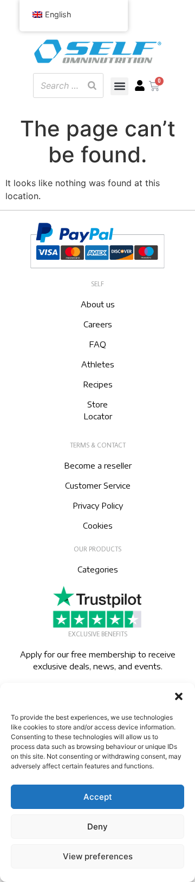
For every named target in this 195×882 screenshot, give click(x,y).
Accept (97, 797)
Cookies (98, 525)
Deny (97, 826)
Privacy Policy (98, 505)
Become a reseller (98, 465)
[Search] (92, 85)
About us (98, 304)
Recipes (98, 384)
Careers (97, 324)
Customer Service (98, 485)
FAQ (97, 344)
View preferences (98, 856)
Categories (97, 569)
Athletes (97, 364)
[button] (178, 696)
